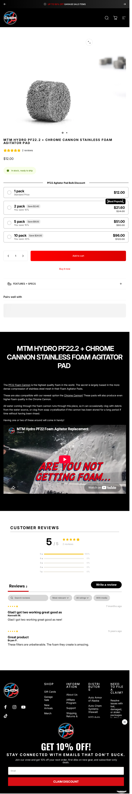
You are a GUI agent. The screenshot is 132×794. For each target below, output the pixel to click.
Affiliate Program (71, 701)
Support (71, 708)
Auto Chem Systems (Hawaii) (95, 708)
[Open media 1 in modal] (89, 42)
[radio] (66, 192)
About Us (72, 694)
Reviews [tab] (18, 586)
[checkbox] (102, 598)
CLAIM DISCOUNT (66, 782)
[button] (65, 554)
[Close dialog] (125, 722)
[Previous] (5, 4)
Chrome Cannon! (73, 395)
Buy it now (64, 268)
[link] (66, 731)
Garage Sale (48, 698)
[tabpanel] (65, 622)
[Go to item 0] (63, 133)
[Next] (124, 4)
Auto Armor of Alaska (95, 699)
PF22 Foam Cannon (19, 384)
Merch (48, 713)
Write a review (106, 584)
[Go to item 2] (67, 133)
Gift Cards (50, 691)
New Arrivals (48, 707)
